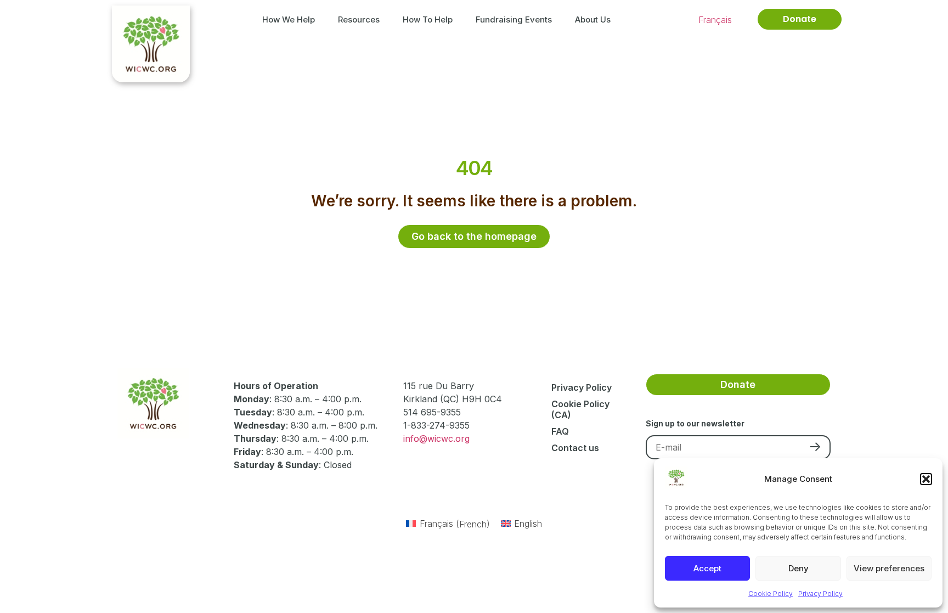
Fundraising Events (514, 19)
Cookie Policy (770, 593)
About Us (593, 19)
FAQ (560, 431)
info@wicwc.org (436, 438)
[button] (926, 479)
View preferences (889, 568)
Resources (359, 19)
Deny (798, 568)
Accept (707, 568)
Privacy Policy (820, 593)
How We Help (288, 19)
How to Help (428, 19)
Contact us (575, 447)
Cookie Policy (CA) (580, 409)
